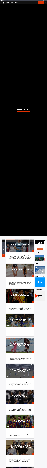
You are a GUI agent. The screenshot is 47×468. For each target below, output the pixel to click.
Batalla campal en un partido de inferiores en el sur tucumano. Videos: (20, 387)
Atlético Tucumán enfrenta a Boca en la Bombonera (20, 336)
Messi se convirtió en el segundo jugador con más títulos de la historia (20, 312)
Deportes (7, 256)
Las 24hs (41, 2)
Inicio (8, 2)
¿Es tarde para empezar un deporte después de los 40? (20, 286)
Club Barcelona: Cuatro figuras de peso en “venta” (20, 437)
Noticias (12, 2)
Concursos (16, 2)
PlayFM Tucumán (8, 291)
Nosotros (7, 0)
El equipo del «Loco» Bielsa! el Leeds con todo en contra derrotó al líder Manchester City (20, 361)
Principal (13, 256)
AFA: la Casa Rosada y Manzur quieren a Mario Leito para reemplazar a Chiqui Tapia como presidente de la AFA (20, 463)
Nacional (10, 456)
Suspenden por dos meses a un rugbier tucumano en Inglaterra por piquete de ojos (20, 413)
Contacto (2, 0)
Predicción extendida (40, 289)
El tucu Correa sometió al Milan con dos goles (20, 261)
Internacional (11, 354)
